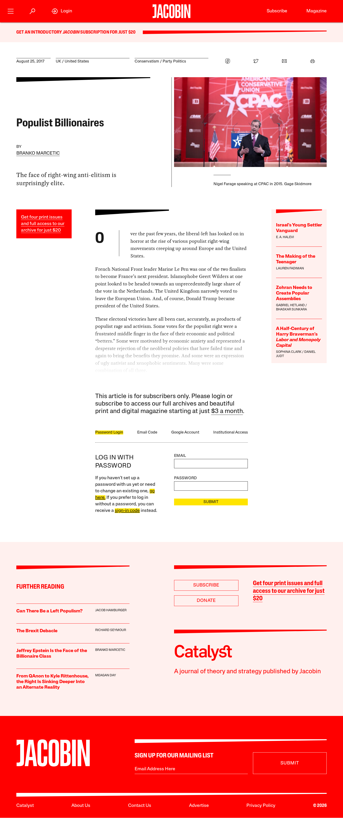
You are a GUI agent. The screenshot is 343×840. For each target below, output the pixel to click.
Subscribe (277, 11)
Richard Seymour (110, 630)
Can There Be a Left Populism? (49, 611)
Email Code (147, 432)
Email (180, 456)
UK (58, 61)
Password (185, 478)
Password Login (109, 432)
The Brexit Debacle (36, 631)
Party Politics (174, 61)
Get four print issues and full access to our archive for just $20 (42, 224)
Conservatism (147, 61)
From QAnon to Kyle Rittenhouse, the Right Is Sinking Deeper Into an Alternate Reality (52, 682)
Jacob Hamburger (110, 610)
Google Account (185, 432)
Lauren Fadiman (290, 268)
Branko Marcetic (38, 153)
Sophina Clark (288, 352)
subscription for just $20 (108, 32)
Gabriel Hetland (290, 305)
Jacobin (71, 32)
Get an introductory (39, 32)
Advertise (199, 805)
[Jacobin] (171, 11)
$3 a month (227, 411)
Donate (206, 600)
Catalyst (25, 805)
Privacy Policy (260, 805)
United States (77, 61)
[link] (61, 11)
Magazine (316, 11)
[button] (11, 11)
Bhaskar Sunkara (291, 309)
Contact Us (139, 805)
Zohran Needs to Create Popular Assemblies (294, 293)
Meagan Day (105, 675)
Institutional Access (230, 432)
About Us (80, 805)
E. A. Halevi (285, 237)
